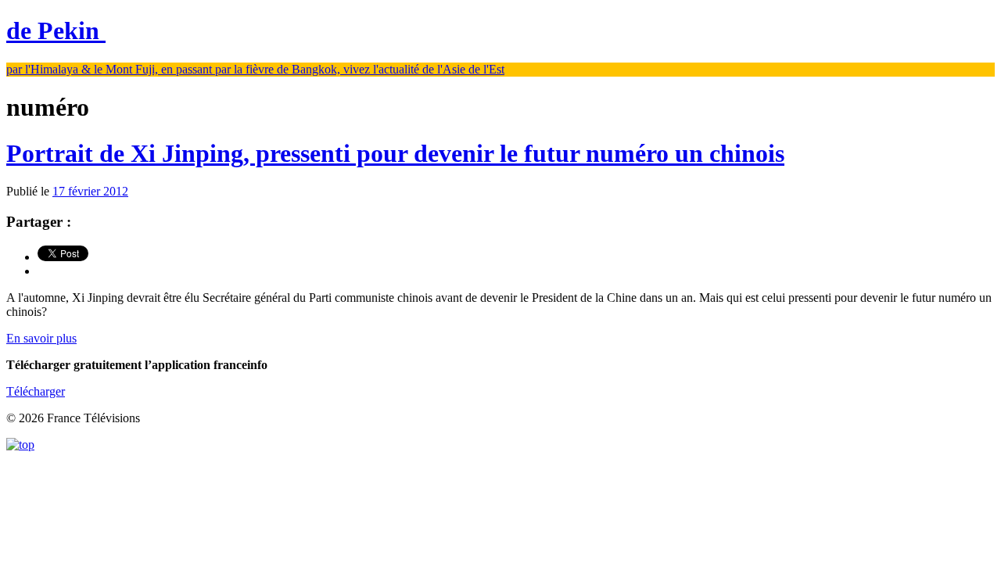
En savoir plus (41, 338)
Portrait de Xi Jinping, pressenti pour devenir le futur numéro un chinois (395, 153)
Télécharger (35, 391)
